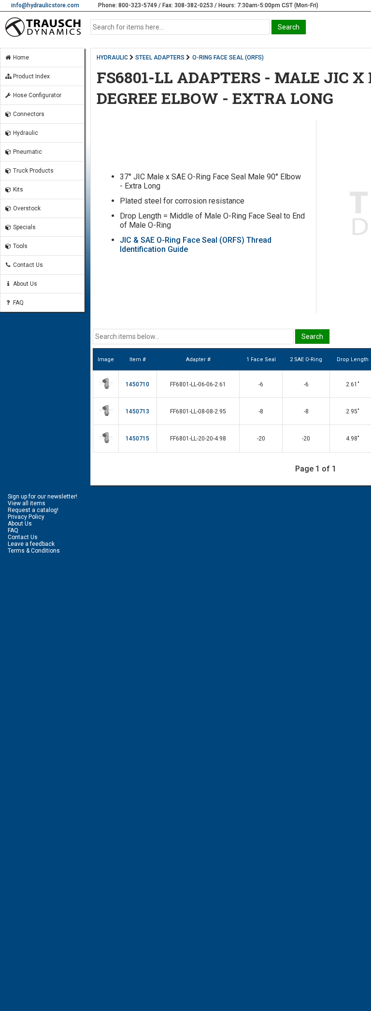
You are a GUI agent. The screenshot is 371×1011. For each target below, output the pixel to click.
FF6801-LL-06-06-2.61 (198, 384)
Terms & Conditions (34, 550)
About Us (24, 283)
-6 (260, 384)
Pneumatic (27, 151)
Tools (20, 246)
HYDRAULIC (112, 57)
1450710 (137, 384)
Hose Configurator (36, 95)
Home (20, 57)
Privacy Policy (26, 516)
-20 (261, 438)
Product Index (31, 76)
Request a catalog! (33, 510)
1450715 (137, 438)
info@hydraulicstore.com (45, 5)
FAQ (18, 302)
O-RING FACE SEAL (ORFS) (228, 57)
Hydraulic (25, 133)
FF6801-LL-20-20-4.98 (198, 438)
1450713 (137, 411)
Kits (17, 189)
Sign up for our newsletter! (42, 496)
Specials (24, 227)
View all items (26, 503)
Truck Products (33, 170)
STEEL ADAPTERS (160, 57)
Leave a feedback (31, 544)
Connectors (28, 114)
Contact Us (27, 265)
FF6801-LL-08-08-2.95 (198, 411)
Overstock (26, 208)
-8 (260, 411)
